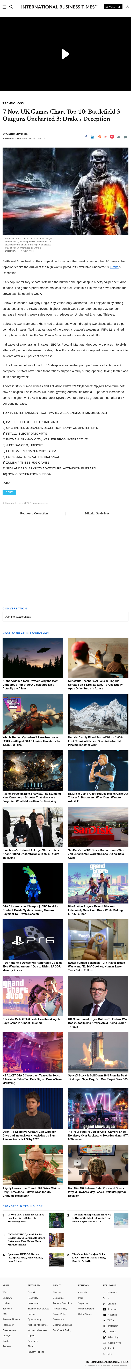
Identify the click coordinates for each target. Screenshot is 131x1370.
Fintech (31, 1346)
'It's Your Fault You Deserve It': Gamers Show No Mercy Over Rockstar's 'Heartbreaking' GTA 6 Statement (98, 1135)
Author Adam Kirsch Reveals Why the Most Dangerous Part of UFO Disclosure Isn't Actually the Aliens (30, 685)
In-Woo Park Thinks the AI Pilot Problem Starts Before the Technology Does (26, 1218)
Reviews (7, 1346)
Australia (82, 1292)
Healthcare (33, 1303)
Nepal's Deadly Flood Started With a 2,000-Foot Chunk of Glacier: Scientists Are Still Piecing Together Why (95, 741)
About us (57, 1292)
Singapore (83, 1303)
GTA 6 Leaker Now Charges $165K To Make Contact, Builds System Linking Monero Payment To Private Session (30, 910)
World (5, 1292)
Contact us (58, 1298)
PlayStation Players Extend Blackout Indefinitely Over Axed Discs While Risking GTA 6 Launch (95, 910)
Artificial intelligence (38, 1325)
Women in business (37, 1330)
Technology (8, 1325)
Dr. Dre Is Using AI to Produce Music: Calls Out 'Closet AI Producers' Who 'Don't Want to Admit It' (98, 797)
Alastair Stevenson (17, 133)
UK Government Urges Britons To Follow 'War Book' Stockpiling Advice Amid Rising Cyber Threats (97, 1023)
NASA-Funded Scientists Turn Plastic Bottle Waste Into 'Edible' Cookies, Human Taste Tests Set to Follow (96, 966)
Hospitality (33, 1298)
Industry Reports (36, 1352)
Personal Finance (11, 1319)
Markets (7, 1303)
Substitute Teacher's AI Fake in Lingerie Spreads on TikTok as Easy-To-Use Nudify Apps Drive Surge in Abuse (95, 685)
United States (85, 1314)
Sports (6, 1341)
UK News (7, 1298)
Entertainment (9, 1330)
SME (5, 1314)
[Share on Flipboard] (106, 137)
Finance (32, 1314)
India (80, 1298)
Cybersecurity (34, 1319)
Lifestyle (7, 1335)
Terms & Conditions (62, 1303)
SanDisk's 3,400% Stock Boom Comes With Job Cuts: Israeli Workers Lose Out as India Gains (96, 854)
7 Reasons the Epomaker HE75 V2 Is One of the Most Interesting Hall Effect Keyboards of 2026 (91, 1218)
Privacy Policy (60, 1308)
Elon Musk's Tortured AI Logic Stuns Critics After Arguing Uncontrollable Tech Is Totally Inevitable (31, 854)
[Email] (119, 137)
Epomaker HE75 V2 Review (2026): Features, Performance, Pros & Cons (25, 1257)
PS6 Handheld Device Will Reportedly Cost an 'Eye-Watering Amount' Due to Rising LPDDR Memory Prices (32, 966)
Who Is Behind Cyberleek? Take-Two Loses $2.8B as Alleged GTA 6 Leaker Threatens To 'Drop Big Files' (31, 741)
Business (7, 1308)
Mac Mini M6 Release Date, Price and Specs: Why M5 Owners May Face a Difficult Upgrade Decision (97, 1192)
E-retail (31, 1292)
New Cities (33, 1341)
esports (31, 1335)
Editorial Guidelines (97, 513)
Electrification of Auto (38, 1308)
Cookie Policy (60, 1314)
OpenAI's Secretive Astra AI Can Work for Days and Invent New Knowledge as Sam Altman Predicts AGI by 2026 (29, 1135)
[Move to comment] (125, 137)
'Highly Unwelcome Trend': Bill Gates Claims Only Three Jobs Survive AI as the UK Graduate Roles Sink (31, 1192)
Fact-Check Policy (62, 1330)
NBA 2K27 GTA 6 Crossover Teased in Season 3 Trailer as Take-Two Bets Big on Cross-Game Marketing (32, 1079)
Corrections (58, 1319)
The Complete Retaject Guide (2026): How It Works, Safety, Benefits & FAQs (89, 1257)
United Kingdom (86, 1308)
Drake (114, 267)
